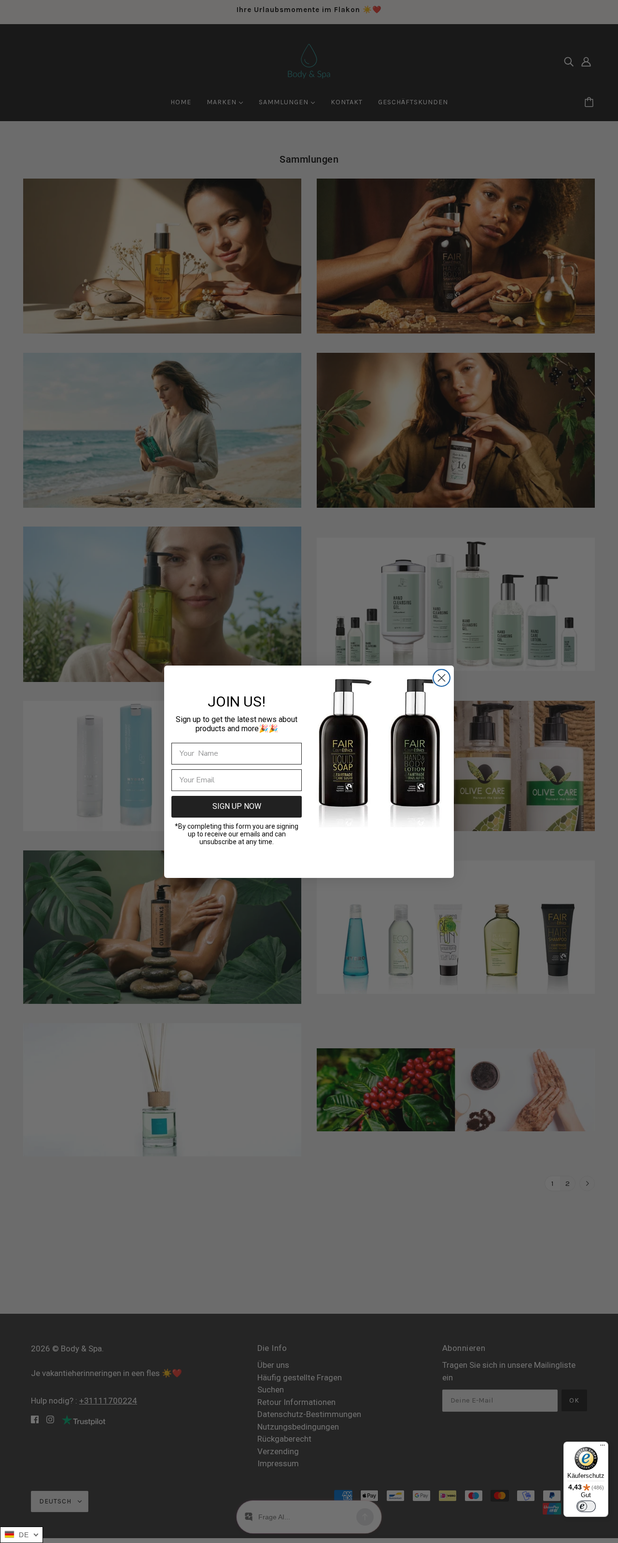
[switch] (586, 1506)
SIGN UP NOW (236, 806)
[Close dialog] (441, 677)
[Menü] (602, 1447)
